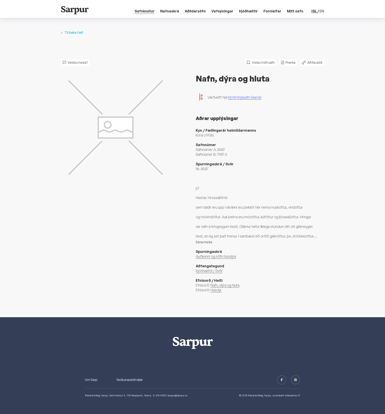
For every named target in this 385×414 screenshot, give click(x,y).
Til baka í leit (74, 32)
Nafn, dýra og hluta (225, 285)
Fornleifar (272, 11)
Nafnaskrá (169, 11)
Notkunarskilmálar (130, 380)
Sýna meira (204, 242)
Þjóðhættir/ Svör (209, 271)
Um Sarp (91, 380)
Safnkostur (145, 11)
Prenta (290, 63)
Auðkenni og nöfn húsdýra (216, 256)
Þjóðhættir (248, 11)
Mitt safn (295, 11)
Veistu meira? (78, 63)
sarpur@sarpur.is (177, 395)
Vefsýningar (222, 11)
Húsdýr (216, 290)
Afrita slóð (314, 63)
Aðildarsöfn (195, 11)
